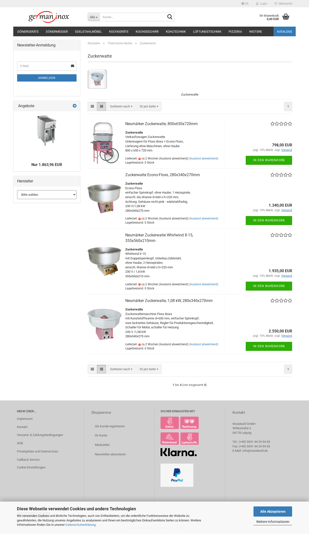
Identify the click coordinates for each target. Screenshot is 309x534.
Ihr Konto (101, 435)
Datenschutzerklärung (80, 524)
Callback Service (28, 459)
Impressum (25, 419)
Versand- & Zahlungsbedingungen (40, 435)
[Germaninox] (48, 17)
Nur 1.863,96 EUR (46, 164)
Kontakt (22, 427)
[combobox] (121, 106)
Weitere (255, 31)
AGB (20, 443)
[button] (245, 3)
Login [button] (263, 3)
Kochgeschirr (147, 31)
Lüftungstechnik (207, 31)
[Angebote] (75, 106)
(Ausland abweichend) (203, 158)
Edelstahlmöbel (88, 31)
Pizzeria (235, 31)
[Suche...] (170, 17)
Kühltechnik (176, 31)
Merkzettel (284, 3)
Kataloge (284, 31)
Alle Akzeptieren (273, 511)
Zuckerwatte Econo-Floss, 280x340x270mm (162, 175)
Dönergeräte (28, 31)
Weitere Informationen (272, 522)
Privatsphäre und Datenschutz (37, 451)
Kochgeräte (118, 31)
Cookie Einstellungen (31, 467)
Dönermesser (57, 31)
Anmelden (47, 78)
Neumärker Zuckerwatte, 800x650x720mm (161, 123)
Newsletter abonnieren (110, 454)
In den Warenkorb (269, 160)
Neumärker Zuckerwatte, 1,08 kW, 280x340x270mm (169, 300)
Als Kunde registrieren (110, 426)
